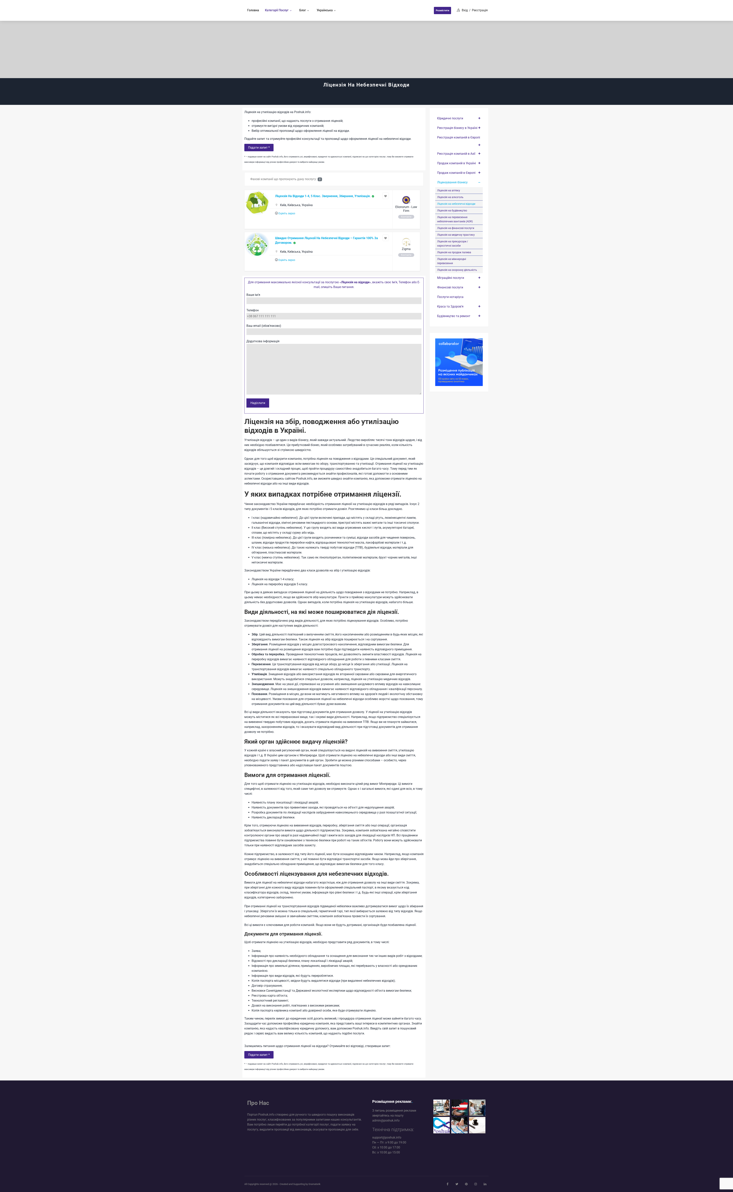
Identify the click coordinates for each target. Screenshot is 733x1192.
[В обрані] (385, 196)
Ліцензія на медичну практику (456, 234)
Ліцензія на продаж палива (454, 252)
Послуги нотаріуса (450, 297)
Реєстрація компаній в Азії (456, 153)
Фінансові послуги (450, 287)
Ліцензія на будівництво (452, 210)
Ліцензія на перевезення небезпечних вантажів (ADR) (455, 219)
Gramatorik (314, 1184)
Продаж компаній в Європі (456, 173)
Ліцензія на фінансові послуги (455, 228)
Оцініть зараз (286, 213)
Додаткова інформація (262, 341)
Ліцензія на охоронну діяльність (457, 269)
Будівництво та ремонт (453, 316)
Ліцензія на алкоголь (450, 197)
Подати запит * (259, 147)
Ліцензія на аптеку (448, 190)
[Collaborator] (459, 362)
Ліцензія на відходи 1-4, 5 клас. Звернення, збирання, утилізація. (323, 196)
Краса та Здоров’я (450, 306)
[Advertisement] (366, 49)
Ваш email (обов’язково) (263, 326)
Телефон (252, 310)
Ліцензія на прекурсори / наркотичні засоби (452, 243)
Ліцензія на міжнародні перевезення (451, 261)
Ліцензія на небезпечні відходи (456, 203)
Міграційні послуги (450, 278)
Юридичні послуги (450, 118)
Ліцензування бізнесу (452, 182)
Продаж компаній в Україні (456, 163)
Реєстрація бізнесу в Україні (457, 128)
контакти (406, 216)
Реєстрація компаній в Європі (458, 137)
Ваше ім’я (253, 295)
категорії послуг (317, 1124)
